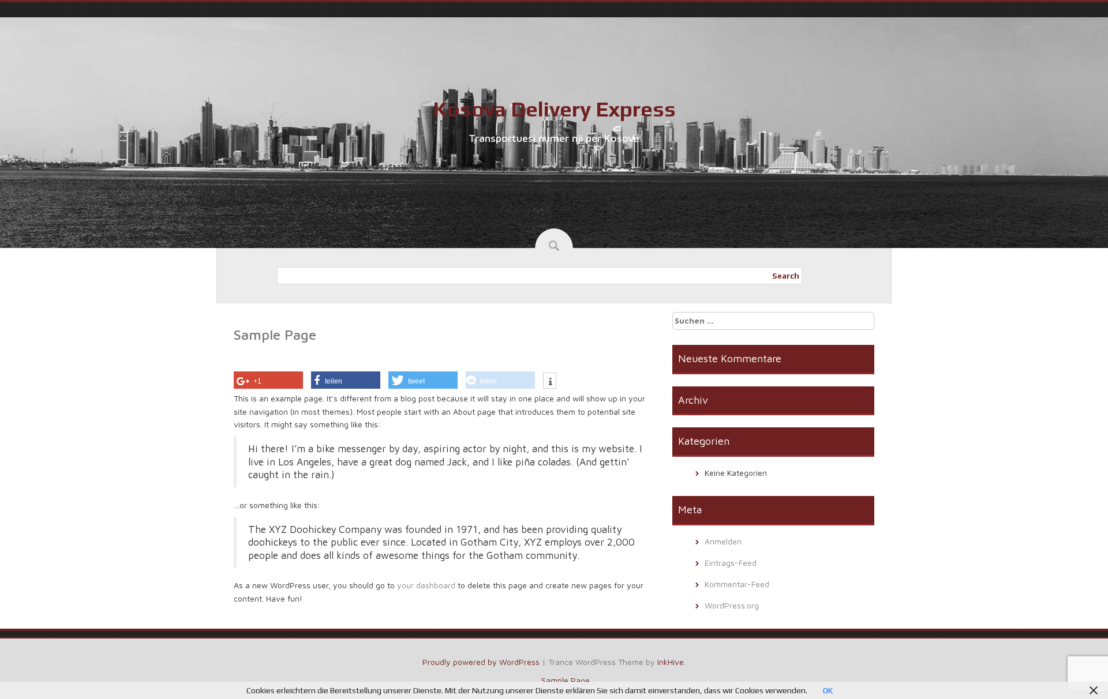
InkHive (670, 662)
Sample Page (565, 680)
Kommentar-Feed (737, 584)
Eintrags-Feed (731, 563)
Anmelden (723, 541)
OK (828, 690)
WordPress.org (732, 605)
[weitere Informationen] (550, 381)
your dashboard (426, 585)
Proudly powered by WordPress (481, 662)
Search (785, 275)
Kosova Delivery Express (554, 109)
